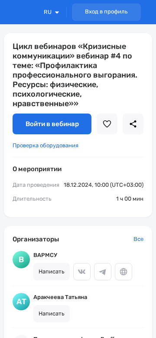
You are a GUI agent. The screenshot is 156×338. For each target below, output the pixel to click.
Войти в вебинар (52, 124)
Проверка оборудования (45, 145)
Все (138, 239)
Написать (52, 271)
